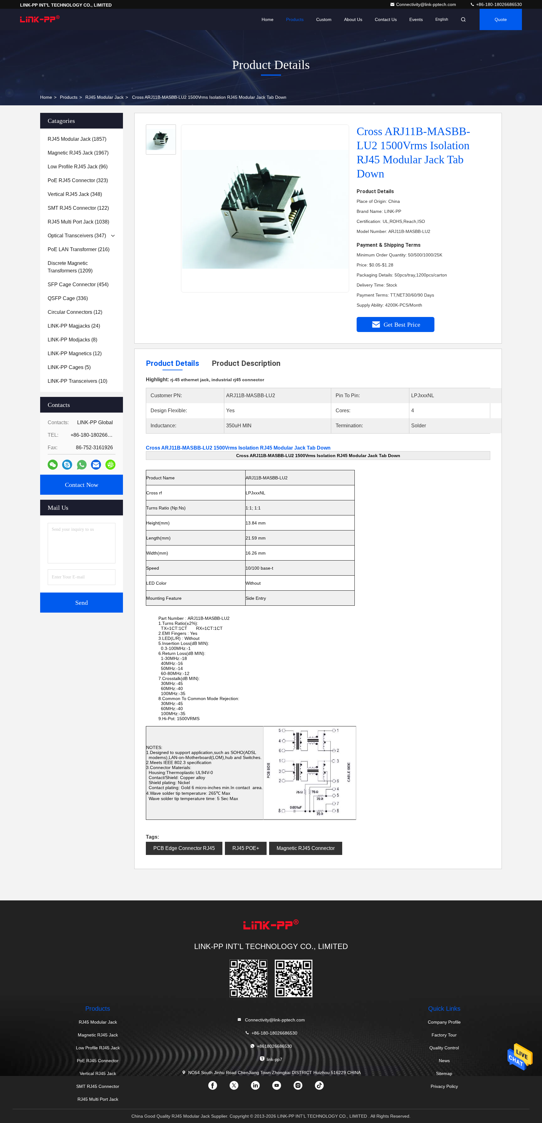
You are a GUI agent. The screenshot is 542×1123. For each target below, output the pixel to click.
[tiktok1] (324, 1087)
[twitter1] (239, 1087)
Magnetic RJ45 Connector (306, 848)
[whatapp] (81, 464)
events (416, 19)
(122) (78, 208)
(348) (75, 194)
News (444, 1060)
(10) (77, 381)
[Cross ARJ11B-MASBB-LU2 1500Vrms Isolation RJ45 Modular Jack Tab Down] (265, 209)
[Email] (96, 465)
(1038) (78, 221)
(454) (78, 284)
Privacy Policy (444, 1086)
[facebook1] (218, 1087)
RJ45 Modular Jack (104, 97)
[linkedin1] (260, 1087)
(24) (74, 326)
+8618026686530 (274, 1046)
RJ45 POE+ (245, 848)
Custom (324, 19)
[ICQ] (110, 465)
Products (295, 19)
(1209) (70, 267)
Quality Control (444, 1047)
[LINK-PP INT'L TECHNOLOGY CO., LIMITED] (40, 19)
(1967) (78, 153)
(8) (72, 339)
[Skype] (67, 465)
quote (501, 19)
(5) (69, 367)
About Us (353, 19)
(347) (77, 235)
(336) (68, 298)
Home (268, 19)
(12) (75, 312)
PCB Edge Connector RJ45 (184, 848)
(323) (78, 180)
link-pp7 (274, 1059)
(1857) (77, 139)
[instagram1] (303, 1087)
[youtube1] (282, 1087)
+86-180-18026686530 (498, 4)
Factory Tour (444, 1034)
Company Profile (444, 1022)
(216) (78, 249)
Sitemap (444, 1073)
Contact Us (386, 19)
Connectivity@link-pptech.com (426, 4)
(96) (78, 166)
